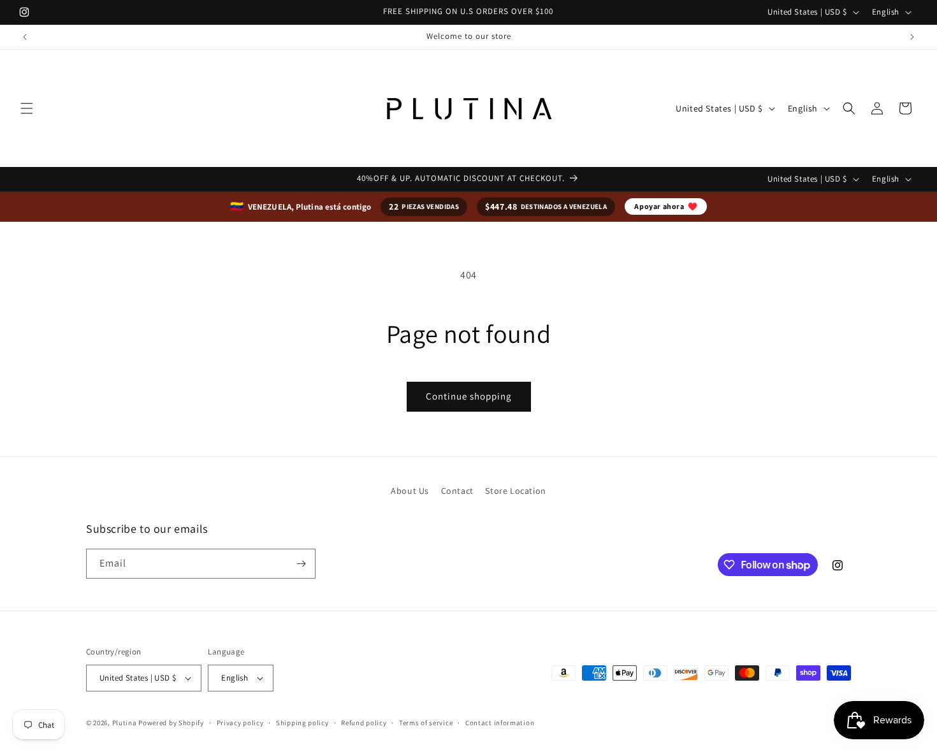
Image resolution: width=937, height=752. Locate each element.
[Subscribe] (301, 564)
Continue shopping (469, 396)
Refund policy (363, 722)
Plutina (124, 722)
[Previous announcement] (25, 37)
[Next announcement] (912, 37)
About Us (410, 490)
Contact (457, 490)
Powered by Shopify (171, 722)
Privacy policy (240, 722)
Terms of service (426, 722)
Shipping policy (302, 722)
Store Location (515, 490)
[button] (27, 108)
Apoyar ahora (665, 206)
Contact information (499, 722)
